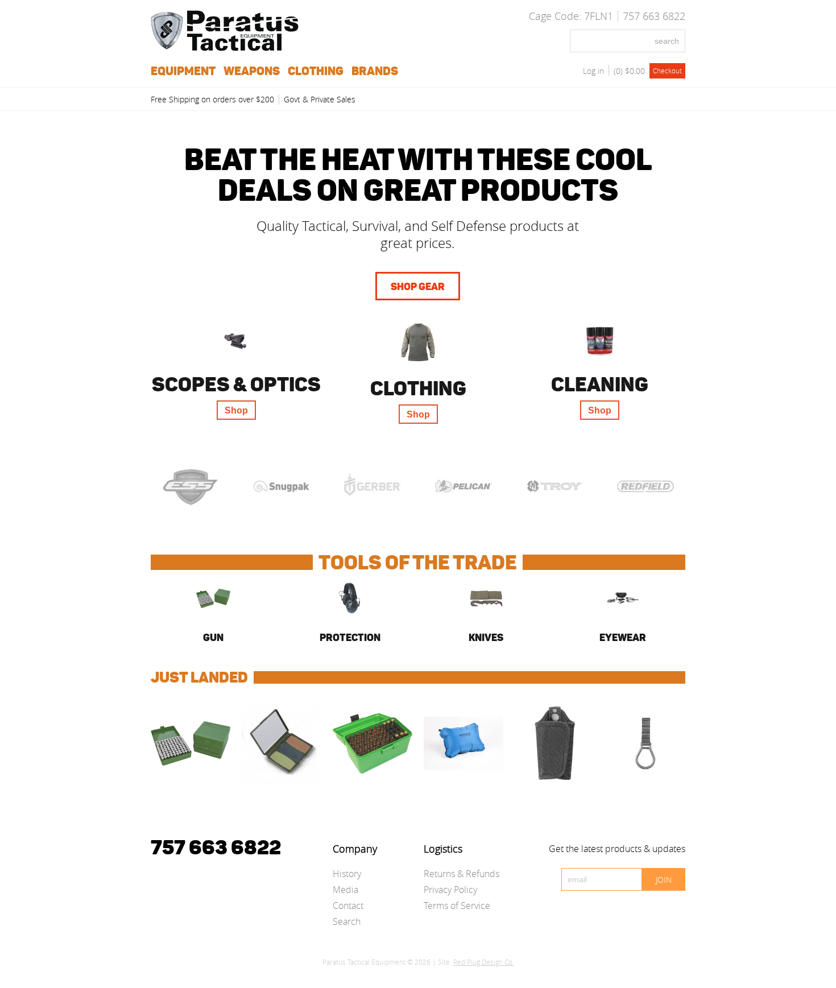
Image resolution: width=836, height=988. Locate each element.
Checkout (667, 70)
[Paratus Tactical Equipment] (225, 48)
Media (345, 889)
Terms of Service (457, 905)
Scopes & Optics (236, 384)
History (347, 873)
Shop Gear (418, 286)
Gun (213, 637)
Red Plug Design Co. (483, 961)
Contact (348, 905)
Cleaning (599, 384)
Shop (236, 410)
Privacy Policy (450, 889)
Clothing (418, 388)
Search (347, 921)
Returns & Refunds (461, 873)
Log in (593, 70)
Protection (350, 637)
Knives (486, 637)
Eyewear (622, 637)
